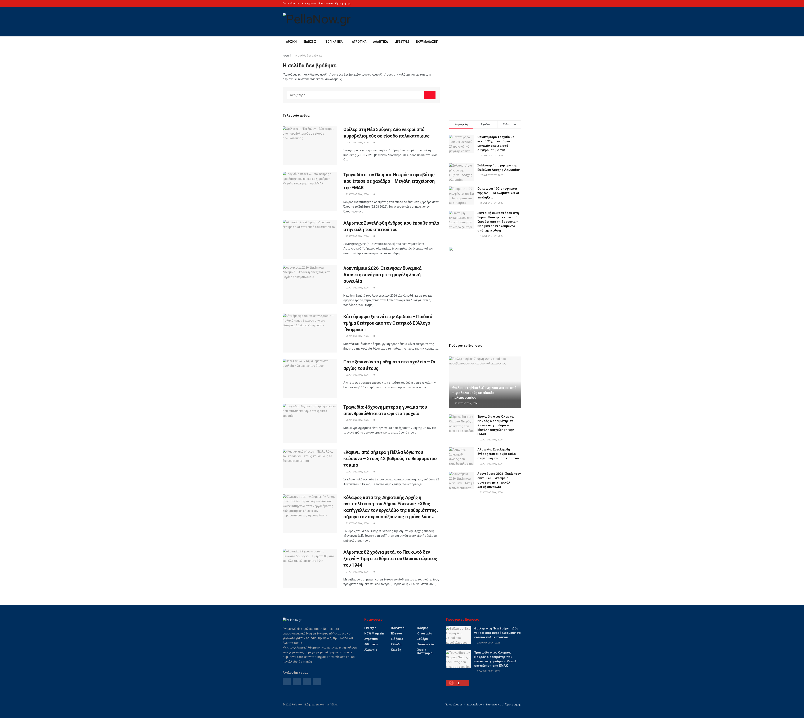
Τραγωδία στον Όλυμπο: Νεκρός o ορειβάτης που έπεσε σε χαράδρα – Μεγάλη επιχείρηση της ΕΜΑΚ (388, 181)
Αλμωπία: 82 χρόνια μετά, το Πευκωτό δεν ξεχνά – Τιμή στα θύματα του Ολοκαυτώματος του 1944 (390, 558)
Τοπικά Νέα (334, 41)
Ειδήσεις (309, 41)
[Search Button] (519, 41)
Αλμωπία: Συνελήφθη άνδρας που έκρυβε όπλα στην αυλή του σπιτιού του (498, 454)
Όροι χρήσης (342, 3)
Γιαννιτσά (398, 628)
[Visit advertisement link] (485, 290)
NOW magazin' (374, 633)
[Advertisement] (485, 82)
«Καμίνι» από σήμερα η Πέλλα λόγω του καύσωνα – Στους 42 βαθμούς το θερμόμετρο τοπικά (390, 459)
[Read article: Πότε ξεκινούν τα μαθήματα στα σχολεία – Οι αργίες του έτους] (310, 378)
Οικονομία (424, 633)
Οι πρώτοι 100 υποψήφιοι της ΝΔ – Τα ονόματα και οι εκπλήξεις (498, 193)
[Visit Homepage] (316, 22)
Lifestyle (401, 41)
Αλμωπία (370, 649)
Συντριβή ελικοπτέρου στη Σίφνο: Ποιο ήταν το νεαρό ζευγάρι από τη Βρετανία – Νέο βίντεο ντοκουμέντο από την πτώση (498, 221)
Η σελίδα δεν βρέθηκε (308, 55)
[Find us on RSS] (307, 681)
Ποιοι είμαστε (291, 3)
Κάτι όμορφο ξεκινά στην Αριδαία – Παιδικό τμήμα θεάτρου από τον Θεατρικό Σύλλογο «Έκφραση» (387, 323)
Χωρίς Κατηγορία (425, 651)
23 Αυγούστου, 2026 (356, 142)
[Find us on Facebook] (287, 681)
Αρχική (291, 41)
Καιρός (396, 649)
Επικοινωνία (325, 3)
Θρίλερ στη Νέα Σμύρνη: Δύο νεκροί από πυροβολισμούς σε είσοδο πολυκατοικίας (484, 393)
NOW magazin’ (427, 41)
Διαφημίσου (309, 3)
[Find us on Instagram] (297, 681)
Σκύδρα (422, 639)
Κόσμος (422, 628)
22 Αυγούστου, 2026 (356, 194)
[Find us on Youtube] (317, 681)
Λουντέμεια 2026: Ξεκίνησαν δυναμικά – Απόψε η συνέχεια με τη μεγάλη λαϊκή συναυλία (384, 275)
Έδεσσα (396, 633)
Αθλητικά (380, 41)
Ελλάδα (396, 644)
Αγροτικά (359, 41)
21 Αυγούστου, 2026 (356, 571)
